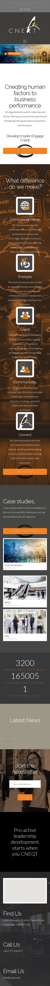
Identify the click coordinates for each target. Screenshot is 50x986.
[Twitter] (25, 9)
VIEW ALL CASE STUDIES (25, 531)
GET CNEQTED (25, 150)
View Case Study (13, 53)
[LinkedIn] (28, 9)
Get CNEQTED (25, 471)
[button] (25, 41)
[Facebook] (22, 9)
